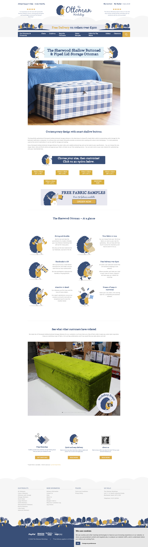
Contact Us (50, 493)
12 (78, 412)
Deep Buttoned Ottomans (25, 504)
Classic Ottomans (23, 493)
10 (75, 412)
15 (82, 412)
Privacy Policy (79, 493)
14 (81, 412)
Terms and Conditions (81, 491)
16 (84, 412)
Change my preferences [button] (89, 543)
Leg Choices (50, 504)
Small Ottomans (22, 502)
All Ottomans (21, 491)
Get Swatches (42, 457)
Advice (48, 499)
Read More (74, 457)
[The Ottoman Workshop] (74, 16)
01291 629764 (40, 4)
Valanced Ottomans (23, 510)
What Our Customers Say (54, 502)
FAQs (48, 495)
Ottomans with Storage (24, 495)
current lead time (55, 465)
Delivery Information (52, 491)
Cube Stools (21, 508)
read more (106, 457)
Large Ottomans (22, 501)
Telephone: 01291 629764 (111, 498)
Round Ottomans (23, 506)
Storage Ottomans (23, 497)
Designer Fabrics (51, 501)
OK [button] (78, 543)
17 (85, 412)
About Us (49, 497)
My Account (108, 4)
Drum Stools (21, 499)
